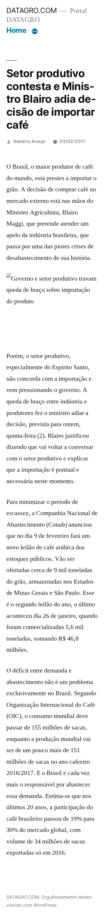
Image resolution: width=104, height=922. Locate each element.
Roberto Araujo (29, 141)
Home (16, 30)
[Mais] (34, 31)
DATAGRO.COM (31, 10)
